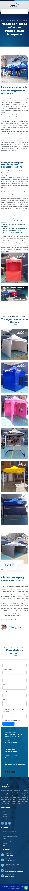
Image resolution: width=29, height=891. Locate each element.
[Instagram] (10, 772)
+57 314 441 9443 (11, 756)
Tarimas (4, 843)
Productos (5, 819)
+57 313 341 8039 (10, 749)
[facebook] (6, 772)
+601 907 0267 (9, 744)
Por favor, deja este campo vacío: (11, 720)
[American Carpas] (14, 5)
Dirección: (5, 692)
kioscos (4, 834)
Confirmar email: (6, 677)
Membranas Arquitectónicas (9, 841)
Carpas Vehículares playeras (9, 836)
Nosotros (4, 816)
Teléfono (4, 684)
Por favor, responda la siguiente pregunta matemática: (13, 710)
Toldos (4, 838)
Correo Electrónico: (7, 669)
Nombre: (4, 662)
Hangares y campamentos (9, 831)
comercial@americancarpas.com (15, 764)
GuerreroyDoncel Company (14, 888)
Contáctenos (5, 814)
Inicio (3, 812)
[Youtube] (13, 772)
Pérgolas (4, 845)
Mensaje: (4, 699)
